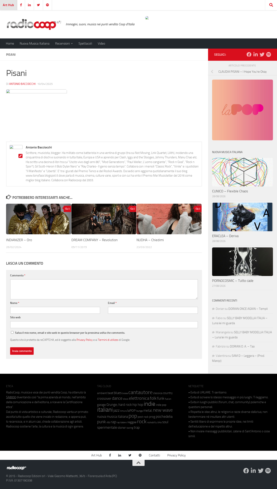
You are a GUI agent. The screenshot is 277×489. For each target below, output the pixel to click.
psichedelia (164, 416)
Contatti (154, 455)
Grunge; (112, 405)
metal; (147, 410)
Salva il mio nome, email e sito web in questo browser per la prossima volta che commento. (70, 333)
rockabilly (152, 422)
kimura (123, 411)
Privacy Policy (84, 339)
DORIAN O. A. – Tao (242, 346)
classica (157, 393)
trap (137, 427)
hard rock (125, 405)
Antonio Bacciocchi (22, 84)
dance (117, 398)
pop (133, 416)
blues (118, 393)
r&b (108, 422)
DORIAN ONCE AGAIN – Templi (248, 309)
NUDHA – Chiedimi (150, 240)
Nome (14, 303)
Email (112, 303)
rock (141, 421)
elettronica (139, 398)
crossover (104, 398)
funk (160, 398)
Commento (17, 275)
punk (101, 421)
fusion (168, 398)
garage (101, 405)
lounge (139, 410)
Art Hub (8, 5)
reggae (131, 422)
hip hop (137, 405)
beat (110, 393)
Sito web (15, 317)
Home (10, 43)
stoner (122, 427)
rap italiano (122, 422)
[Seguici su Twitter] (262, 54)
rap (113, 422)
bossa (125, 393)
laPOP (131, 410)
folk (153, 398)
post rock (143, 416)
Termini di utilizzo (108, 339)
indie (149, 403)
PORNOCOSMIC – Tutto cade (232, 281)
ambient (102, 393)
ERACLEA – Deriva (225, 236)
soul (165, 422)
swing (130, 427)
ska (159, 422)
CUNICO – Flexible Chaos (230, 191)
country (168, 393)
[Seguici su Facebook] (249, 54)
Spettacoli (85, 43)
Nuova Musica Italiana (34, 43)
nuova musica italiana (112, 416)
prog (152, 417)
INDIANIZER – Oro (19, 240)
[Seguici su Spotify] (268, 54)
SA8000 (11, 397)
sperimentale (107, 427)
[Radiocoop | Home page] (34, 24)
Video (101, 43)
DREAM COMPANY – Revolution (94, 240)
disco (125, 398)
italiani (105, 409)
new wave (163, 410)
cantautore (140, 392)
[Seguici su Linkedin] (255, 54)
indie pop (161, 405)
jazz (116, 410)
